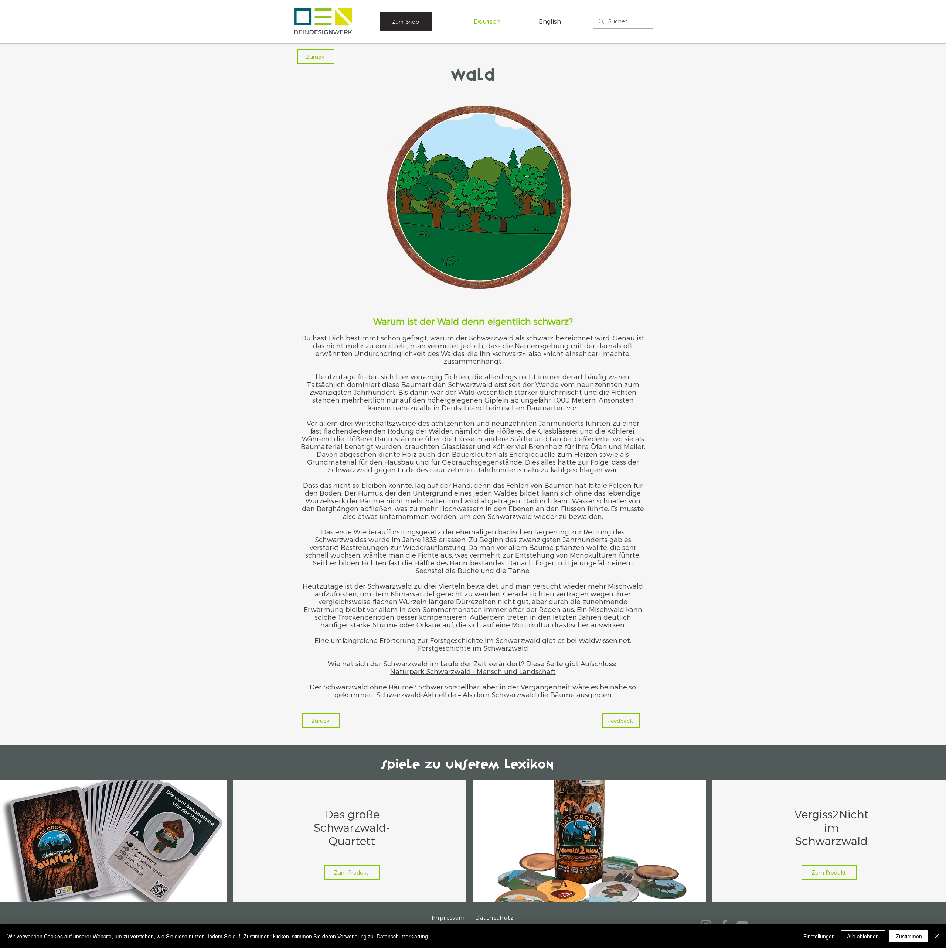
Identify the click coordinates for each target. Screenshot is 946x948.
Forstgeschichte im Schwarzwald (473, 648)
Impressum (448, 917)
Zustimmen (909, 936)
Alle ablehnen (863, 936)
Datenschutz (494, 917)
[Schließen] (937, 936)
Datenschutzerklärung (402, 936)
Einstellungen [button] (819, 936)
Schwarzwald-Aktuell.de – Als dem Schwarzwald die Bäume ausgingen (494, 694)
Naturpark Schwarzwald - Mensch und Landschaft (473, 671)
